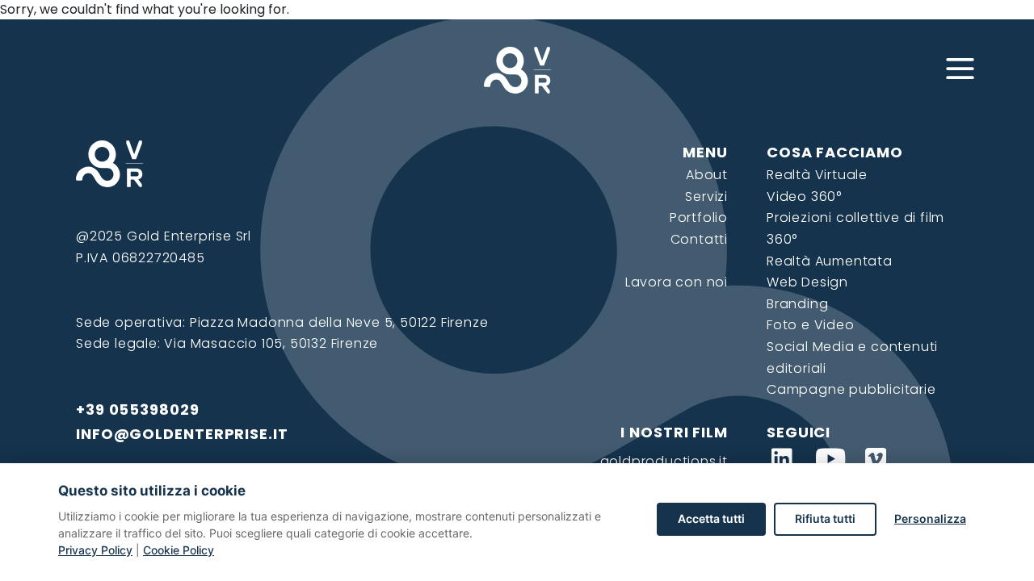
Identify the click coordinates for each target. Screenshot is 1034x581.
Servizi (706, 196)
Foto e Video (811, 325)
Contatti (699, 239)
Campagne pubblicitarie (851, 389)
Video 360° (804, 196)
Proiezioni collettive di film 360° (855, 228)
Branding (797, 304)
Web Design (807, 282)
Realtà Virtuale (817, 174)
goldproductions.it (664, 461)
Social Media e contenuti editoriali (852, 357)
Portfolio (699, 217)
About (707, 174)
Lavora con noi (676, 282)
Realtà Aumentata (830, 261)
